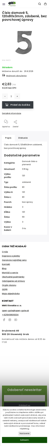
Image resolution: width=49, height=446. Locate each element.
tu (28, 428)
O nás (5, 251)
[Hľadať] (39, 4)
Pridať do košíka (20, 104)
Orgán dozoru (9, 285)
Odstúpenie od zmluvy (13, 281)
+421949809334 (10, 314)
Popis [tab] (8, 137)
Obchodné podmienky (13, 276)
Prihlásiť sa (24, 405)
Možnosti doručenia (16, 75)
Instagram (10, 320)
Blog (4, 268)
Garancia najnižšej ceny (14, 260)
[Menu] (3, 4)
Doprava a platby (11, 256)
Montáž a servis (10, 272)
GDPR (4, 289)
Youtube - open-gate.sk (16, 320)
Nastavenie (25, 433)
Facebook (4, 320)
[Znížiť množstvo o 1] (5, 96)
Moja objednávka (11, 293)
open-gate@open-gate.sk (15, 310)
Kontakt (6, 264)
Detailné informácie (11, 113)
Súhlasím (24, 440)
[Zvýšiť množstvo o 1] (17, 96)
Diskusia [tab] (23, 137)
